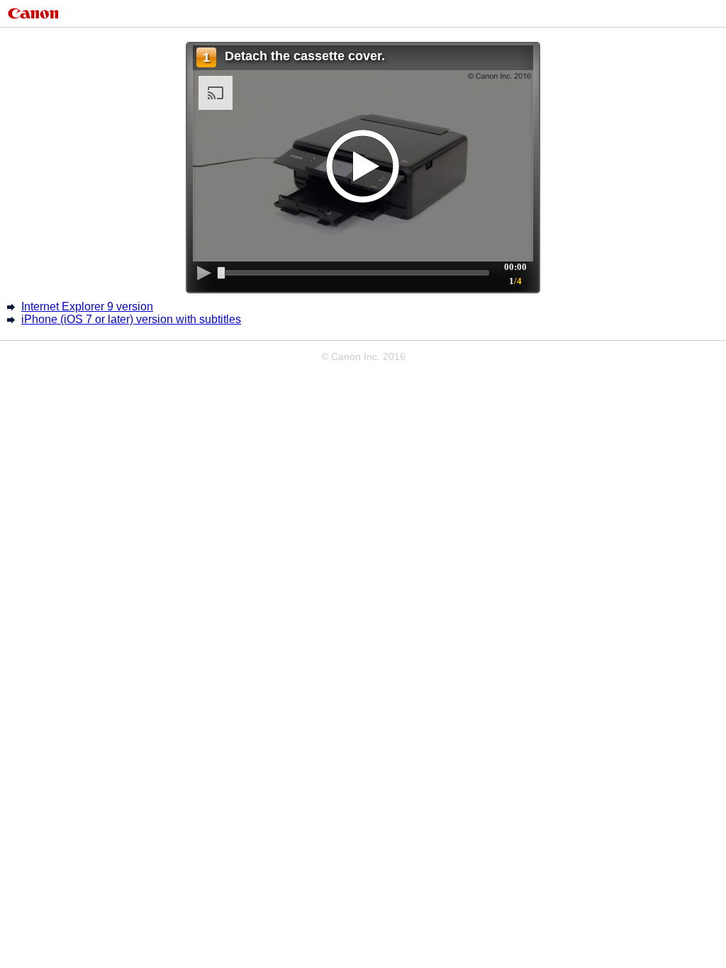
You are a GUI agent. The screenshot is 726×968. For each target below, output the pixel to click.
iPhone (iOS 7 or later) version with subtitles (131, 319)
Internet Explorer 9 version (87, 306)
